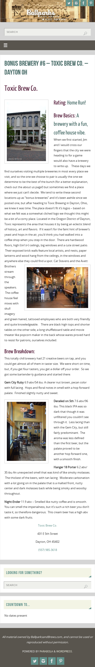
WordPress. (64, 651)
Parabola (46, 651)
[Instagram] (76, 3)
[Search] (85, 33)
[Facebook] (83, 3)
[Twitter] (69, 3)
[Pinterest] (91, 3)
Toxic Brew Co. (47, 525)
